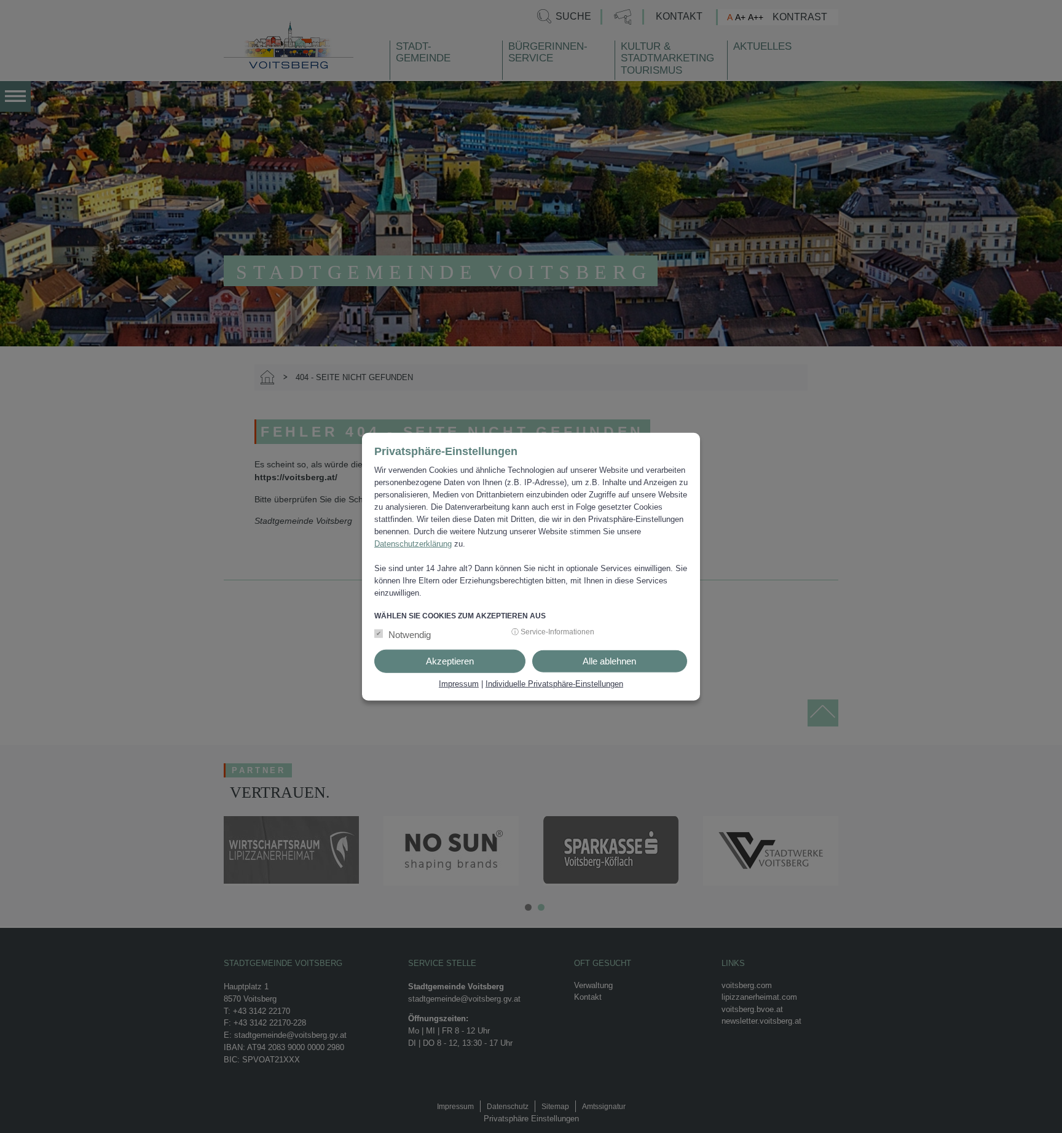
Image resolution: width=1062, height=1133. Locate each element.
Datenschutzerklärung (413, 543)
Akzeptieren (450, 660)
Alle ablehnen (609, 660)
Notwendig (409, 634)
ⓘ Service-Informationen (552, 631)
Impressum (459, 683)
